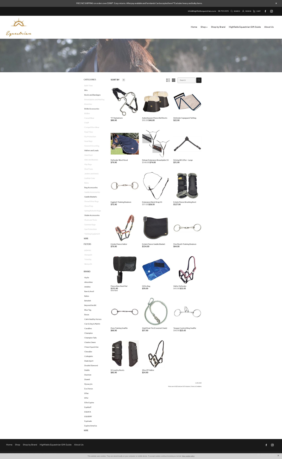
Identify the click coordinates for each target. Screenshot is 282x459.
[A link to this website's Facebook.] (265, 11)
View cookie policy (188, 456)
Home (194, 27)
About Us (269, 27)
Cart (258, 11)
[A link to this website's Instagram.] (271, 11)
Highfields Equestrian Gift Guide (245, 27)
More (86, 238)
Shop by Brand (218, 27)
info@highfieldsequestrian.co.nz (202, 11)
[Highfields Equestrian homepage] (33, 27)
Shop (203, 27)
